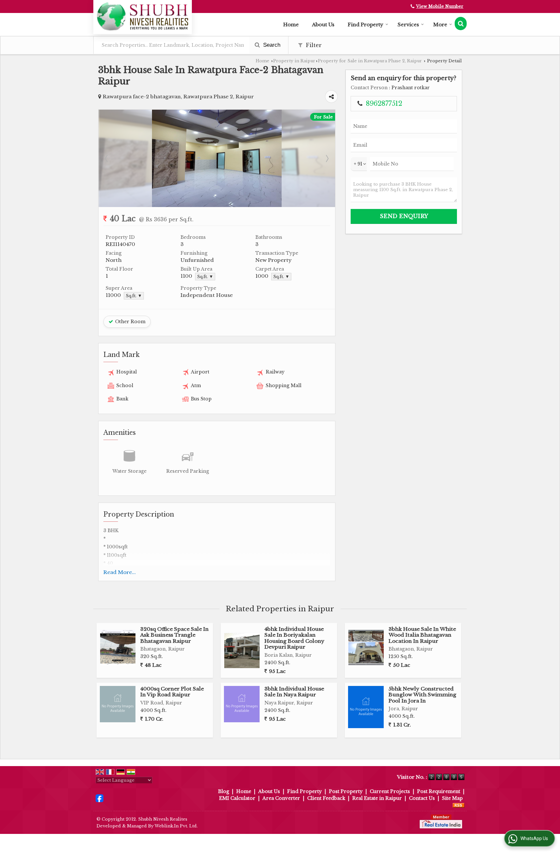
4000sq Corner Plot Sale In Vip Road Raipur (172, 692)
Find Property (365, 24)
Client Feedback (326, 798)
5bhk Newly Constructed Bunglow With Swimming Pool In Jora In (422, 695)
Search (271, 45)
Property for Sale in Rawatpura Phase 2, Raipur (370, 60)
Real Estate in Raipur (377, 798)
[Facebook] (99, 798)
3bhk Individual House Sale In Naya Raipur (294, 692)
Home (291, 24)
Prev (107, 158)
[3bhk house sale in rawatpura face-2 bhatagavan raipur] (217, 205)
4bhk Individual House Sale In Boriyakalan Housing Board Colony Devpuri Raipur (294, 638)
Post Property (346, 791)
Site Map (452, 798)
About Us (323, 24)
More (440, 24)
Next (326, 158)
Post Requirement (438, 791)
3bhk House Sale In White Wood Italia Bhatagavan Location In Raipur (422, 635)
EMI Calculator (237, 798)
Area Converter (281, 798)
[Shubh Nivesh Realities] (143, 16)
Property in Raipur (294, 60)
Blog (223, 791)
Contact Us (422, 798)
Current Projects (390, 791)
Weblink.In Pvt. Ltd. (176, 826)
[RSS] (458, 805)
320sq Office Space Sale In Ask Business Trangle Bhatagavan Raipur (174, 635)
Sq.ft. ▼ (205, 276)
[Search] (461, 23)
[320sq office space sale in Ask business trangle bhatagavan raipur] (117, 647)
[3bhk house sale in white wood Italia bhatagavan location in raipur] (366, 647)
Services (408, 24)
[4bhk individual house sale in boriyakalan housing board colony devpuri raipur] (242, 650)
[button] (439, 6)
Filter (313, 45)
